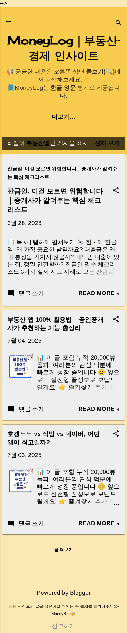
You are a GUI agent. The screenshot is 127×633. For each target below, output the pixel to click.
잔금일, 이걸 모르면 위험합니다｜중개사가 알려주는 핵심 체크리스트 (55, 200)
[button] (116, 191)
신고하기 (63, 626)
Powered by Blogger (64, 592)
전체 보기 (107, 143)
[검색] (118, 23)
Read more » (99, 293)
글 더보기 (63, 549)
